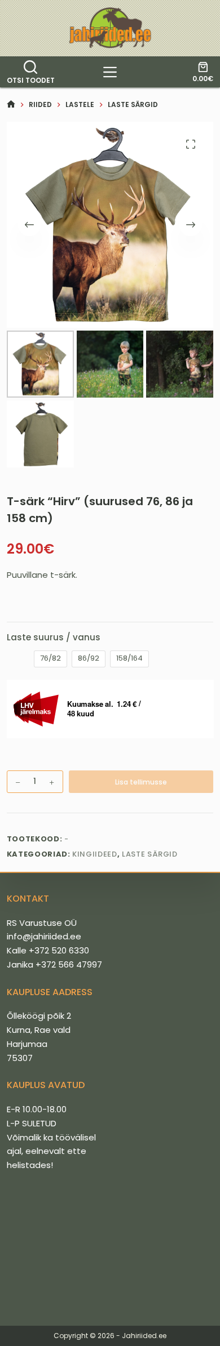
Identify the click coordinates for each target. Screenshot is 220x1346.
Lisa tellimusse (141, 782)
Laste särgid (150, 854)
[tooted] (110, 72)
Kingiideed (94, 854)
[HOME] (11, 104)
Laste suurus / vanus (53, 637)
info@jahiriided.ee (44, 936)
